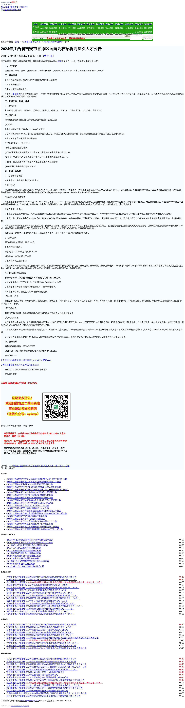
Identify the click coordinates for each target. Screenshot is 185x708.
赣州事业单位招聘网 (16, 664)
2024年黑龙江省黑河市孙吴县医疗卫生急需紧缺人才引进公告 (53, 696)
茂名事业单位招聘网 (16, 601)
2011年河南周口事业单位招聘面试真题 (24, 553)
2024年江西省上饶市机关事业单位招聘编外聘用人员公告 (51, 659)
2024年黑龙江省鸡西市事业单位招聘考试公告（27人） (50, 614)
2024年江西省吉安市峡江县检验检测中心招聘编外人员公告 (33, 527)
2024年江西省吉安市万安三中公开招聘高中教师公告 (30, 497)
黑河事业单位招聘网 (16, 696)
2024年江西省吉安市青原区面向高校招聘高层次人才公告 (51, 577)
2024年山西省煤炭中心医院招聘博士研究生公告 (47, 677)
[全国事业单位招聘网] (11, 10)
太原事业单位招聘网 (16, 675)
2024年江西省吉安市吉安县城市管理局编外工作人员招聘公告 (34, 487)
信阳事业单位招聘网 (16, 609)
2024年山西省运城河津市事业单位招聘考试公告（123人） (51, 580)
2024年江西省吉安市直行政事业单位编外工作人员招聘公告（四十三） (38, 490)
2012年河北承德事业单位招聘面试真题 (24, 556)
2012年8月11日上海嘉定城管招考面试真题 (25, 566)
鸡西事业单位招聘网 (16, 614)
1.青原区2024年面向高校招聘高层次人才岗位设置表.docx (26, 360)
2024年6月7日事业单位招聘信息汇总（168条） (48, 585)
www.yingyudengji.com (29, 701)
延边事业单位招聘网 (16, 582)
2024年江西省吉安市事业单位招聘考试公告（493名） (30, 503)
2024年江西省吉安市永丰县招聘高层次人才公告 (28, 508)
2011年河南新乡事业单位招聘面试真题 (24, 550)
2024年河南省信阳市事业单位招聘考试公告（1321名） (50, 609)
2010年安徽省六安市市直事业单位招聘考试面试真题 (30, 542)
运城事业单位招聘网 (16, 580)
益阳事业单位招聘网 (16, 593)
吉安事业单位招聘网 (53, 42)
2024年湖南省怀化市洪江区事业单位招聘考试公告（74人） (52, 595)
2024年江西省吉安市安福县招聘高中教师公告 (27, 516)
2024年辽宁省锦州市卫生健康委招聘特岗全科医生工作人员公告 (54, 688)
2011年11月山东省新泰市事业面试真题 (24, 548)
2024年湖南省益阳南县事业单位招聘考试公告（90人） (50, 593)
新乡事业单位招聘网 (16, 603)
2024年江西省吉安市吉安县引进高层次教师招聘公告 (30, 495)
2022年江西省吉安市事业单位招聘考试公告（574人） (49, 635)
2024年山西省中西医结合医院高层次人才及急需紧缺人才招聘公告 (55, 680)
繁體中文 (14, 7)
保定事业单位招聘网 (16, 587)
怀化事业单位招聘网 (16, 595)
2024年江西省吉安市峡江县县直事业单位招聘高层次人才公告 (34, 482)
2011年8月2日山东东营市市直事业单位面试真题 (28, 561)
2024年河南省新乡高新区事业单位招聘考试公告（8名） (50, 603)
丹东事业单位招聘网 (16, 691)
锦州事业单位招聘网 (16, 688)
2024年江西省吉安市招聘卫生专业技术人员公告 (28, 505)
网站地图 (24, 7)
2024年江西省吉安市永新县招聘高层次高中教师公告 (30, 524)
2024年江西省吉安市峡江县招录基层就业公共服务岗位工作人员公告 (37, 513)
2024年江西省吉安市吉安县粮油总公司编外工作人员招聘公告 (34, 500)
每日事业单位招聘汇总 (17, 585)
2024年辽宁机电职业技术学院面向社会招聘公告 (47, 691)
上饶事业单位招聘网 (16, 659)
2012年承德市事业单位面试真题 (21, 564)
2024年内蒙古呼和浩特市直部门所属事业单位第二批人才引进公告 (57, 693)
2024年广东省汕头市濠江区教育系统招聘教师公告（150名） (52, 598)
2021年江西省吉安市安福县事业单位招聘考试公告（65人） (52, 643)
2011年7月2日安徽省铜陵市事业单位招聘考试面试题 (30, 540)
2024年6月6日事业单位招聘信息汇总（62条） (48, 590)
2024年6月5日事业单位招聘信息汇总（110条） (48, 611)
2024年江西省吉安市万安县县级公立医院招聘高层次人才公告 (34, 511)
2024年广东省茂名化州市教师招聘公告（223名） (47, 601)
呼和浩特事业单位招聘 (17, 693)
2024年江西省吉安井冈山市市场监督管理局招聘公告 (30, 484)
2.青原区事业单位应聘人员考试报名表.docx (20, 365)
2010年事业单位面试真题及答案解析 (23, 558)
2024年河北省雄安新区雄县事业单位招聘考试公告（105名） (52, 587)
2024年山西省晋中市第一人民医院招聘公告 (45, 672)
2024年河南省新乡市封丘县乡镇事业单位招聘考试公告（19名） (54, 606)
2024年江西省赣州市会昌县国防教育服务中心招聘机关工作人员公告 (56, 664)
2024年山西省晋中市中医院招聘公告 (42, 675)
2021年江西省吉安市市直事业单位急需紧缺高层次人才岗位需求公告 (56, 648)
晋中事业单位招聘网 (16, 672)
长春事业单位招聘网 (16, 685)
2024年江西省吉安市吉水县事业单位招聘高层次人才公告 (32, 521)
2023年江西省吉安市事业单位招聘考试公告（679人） (49, 632)
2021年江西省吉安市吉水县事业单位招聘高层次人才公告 (51, 646)
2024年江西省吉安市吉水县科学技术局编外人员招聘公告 (32, 492)
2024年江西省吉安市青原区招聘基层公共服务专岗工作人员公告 (35, 529)
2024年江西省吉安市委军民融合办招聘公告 (26, 519)
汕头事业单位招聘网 (16, 598)
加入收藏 (5, 7)
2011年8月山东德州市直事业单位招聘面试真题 (27, 545)
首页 (17, 42)
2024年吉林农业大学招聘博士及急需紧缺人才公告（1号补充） (53, 685)
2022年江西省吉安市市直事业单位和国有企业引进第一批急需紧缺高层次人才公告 (62, 638)
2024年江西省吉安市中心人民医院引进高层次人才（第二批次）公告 (39, 466)
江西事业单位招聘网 (31, 42)
